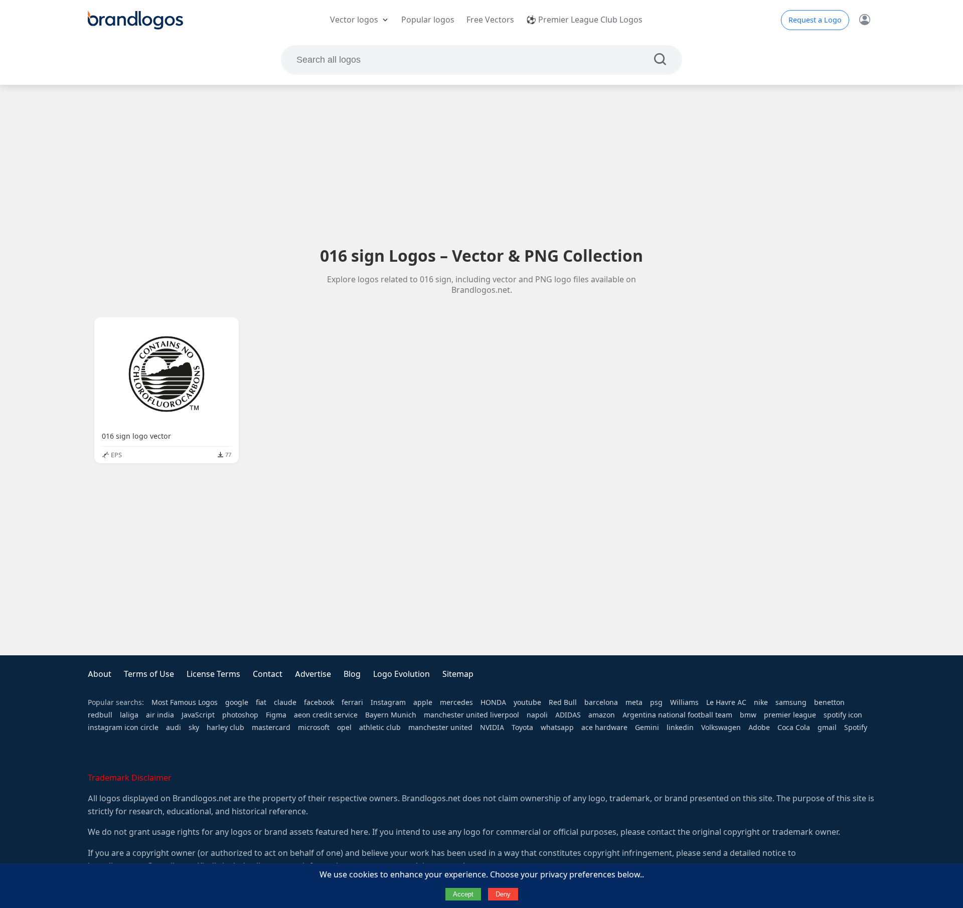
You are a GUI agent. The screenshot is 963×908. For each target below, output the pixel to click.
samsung (791, 702)
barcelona (601, 702)
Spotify (855, 727)
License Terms (213, 674)
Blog (352, 674)
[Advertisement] (481, 165)
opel (344, 727)
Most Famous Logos (184, 702)
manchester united (440, 727)
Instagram (388, 702)
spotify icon (843, 714)
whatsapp (557, 727)
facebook (319, 702)
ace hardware (604, 727)
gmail (827, 727)
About (99, 674)
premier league (790, 714)
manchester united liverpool (471, 714)
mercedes (456, 702)
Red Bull (563, 702)
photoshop (240, 714)
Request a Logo (815, 20)
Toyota (522, 727)
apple (422, 702)
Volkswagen (721, 727)
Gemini (647, 727)
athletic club (380, 727)
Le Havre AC (726, 702)
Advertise (313, 674)
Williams (684, 702)
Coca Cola (793, 727)
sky (194, 727)
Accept (463, 894)
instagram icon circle (123, 727)
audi (173, 727)
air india (160, 714)
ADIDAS (568, 714)
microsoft (314, 727)
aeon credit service (326, 714)
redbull (100, 714)
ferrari (352, 702)
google (236, 702)
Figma (276, 714)
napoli (537, 714)
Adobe (759, 727)
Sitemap (457, 674)
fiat (261, 702)
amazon (601, 714)
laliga (129, 714)
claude (285, 702)
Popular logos (427, 20)
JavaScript (198, 714)
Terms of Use (149, 674)
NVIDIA (492, 727)
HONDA (493, 702)
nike (761, 702)
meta (634, 702)
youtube (527, 702)
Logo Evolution (401, 674)
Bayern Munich (390, 714)
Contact (267, 674)
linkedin (680, 727)
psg (656, 702)
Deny (503, 894)
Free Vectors (490, 20)
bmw (748, 714)
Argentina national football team (677, 714)
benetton (829, 702)
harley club (225, 727)
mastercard (271, 727)
